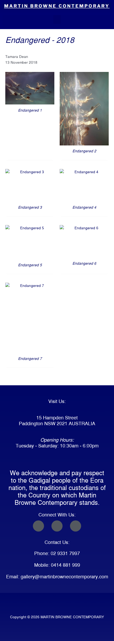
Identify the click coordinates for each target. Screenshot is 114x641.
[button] (57, 19)
